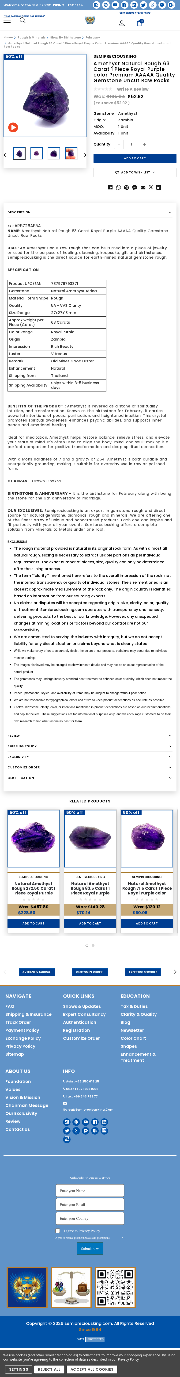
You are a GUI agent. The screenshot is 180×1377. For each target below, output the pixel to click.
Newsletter (132, 1030)
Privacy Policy (128, 1359)
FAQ (9, 1006)
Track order (18, 1022)
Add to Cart (33, 923)
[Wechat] (65, 1138)
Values (12, 1089)
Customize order (81, 1038)
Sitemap (14, 1054)
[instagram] (95, 3)
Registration (76, 1030)
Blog (125, 1022)
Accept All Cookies (92, 1369)
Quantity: (102, 144)
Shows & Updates (82, 1006)
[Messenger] (160, 3)
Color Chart (133, 1038)
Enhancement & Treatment (138, 1057)
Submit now (90, 1248)
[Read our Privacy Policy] (122, 1238)
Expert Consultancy (84, 1014)
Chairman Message (26, 1105)
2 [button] (93, 945)
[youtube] (114, 3)
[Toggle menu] (7, 20)
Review (12, 1121)
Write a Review (133, 89)
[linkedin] (132, 3)
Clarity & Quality (139, 1014)
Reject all (49, 1369)
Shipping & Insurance (28, 1014)
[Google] (151, 3)
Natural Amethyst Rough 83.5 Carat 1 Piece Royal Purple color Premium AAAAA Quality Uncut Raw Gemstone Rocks (90, 895)
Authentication (79, 1022)
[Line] (103, 1129)
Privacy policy (20, 1046)
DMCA (80, 1339)
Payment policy (22, 1030)
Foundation (18, 1081)
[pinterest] (104, 3)
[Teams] (170, 3)
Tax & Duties (134, 1006)
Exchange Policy (23, 1038)
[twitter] (141, 3)
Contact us (17, 1129)
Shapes (129, 1046)
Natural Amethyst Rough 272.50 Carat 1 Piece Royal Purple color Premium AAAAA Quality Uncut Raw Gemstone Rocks (33, 895)
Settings (18, 1369)
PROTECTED (96, 1339)
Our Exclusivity (21, 1113)
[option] (45, 95)
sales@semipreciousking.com (88, 1109)
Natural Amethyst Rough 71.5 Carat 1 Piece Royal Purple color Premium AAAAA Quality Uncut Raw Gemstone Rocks (147, 895)
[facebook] (123, 3)
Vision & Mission (22, 1097)
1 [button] (87, 945)
